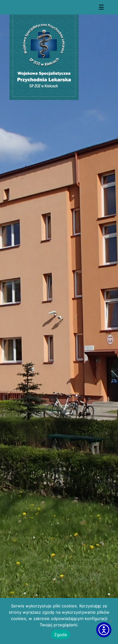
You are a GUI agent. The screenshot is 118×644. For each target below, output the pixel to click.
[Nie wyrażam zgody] (110, 621)
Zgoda (60, 634)
